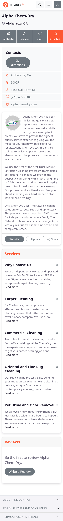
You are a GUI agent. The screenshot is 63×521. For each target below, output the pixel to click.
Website (8, 39)
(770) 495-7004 (20, 97)
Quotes (55, 39)
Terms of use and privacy (20, 517)
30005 (15, 82)
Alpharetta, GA (17, 23)
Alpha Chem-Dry (18, 16)
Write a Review (20, 471)
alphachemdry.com (24, 104)
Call (39, 39)
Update (35, 239)
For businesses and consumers (25, 508)
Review (24, 39)
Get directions (18, 63)
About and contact (16, 499)
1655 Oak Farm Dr (23, 90)
